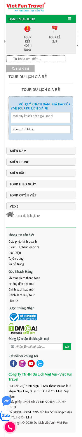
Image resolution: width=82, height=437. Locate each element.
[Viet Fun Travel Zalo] (39, 363)
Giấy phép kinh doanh (23, 241)
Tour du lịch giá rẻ (28, 77)
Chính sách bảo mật (21, 289)
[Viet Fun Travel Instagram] (21, 363)
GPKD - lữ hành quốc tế (24, 247)
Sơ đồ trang (16, 264)
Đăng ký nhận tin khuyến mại (29, 338)
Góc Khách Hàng (21, 271)
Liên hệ (13, 301)
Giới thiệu (15, 253)
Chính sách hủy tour (22, 295)
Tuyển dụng (16, 258)
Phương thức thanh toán (24, 278)
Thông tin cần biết (21, 235)
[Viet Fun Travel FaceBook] (12, 363)
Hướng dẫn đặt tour (22, 284)
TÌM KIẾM (22, 68)
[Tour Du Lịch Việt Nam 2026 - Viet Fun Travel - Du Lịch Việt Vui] (25, 7)
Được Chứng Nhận (21, 308)
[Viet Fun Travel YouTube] (30, 363)
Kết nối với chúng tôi (23, 356)
